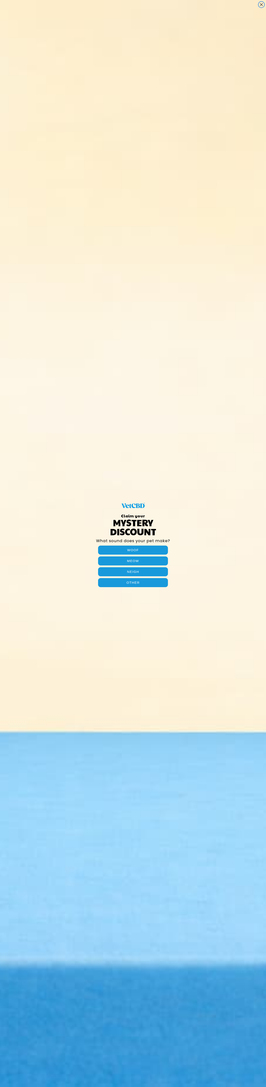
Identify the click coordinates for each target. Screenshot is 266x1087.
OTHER (133, 582)
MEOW (133, 561)
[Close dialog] (261, 4)
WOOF (133, 550)
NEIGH (133, 572)
